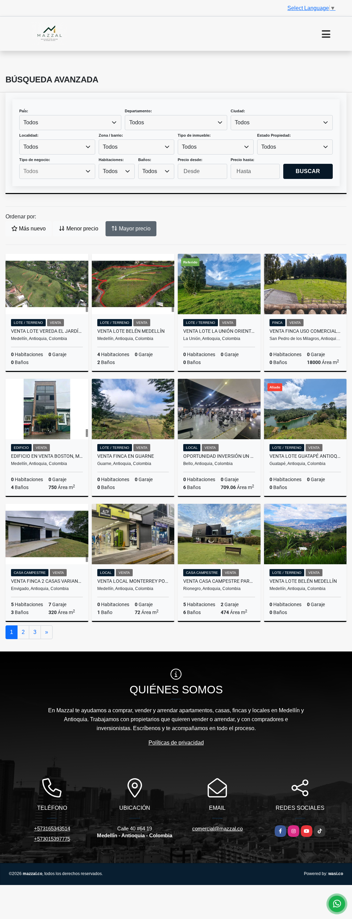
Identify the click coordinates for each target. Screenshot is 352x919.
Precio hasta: (242, 160)
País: (23, 111)
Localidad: (28, 135)
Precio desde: (190, 160)
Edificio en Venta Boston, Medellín (47, 456)
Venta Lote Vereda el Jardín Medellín (47, 331)
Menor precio (81, 228)
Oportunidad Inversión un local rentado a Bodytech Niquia (219, 456)
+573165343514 (52, 828)
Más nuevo (32, 228)
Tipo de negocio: (34, 160)
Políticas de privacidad (176, 743)
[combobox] (70, 122)
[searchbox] (57, 171)
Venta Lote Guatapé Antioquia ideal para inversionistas (305, 456)
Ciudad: (238, 111)
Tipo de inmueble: (194, 135)
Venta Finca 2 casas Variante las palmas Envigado (47, 581)
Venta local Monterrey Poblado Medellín (133, 581)
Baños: (144, 160)
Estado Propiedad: (274, 135)
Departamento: (138, 111)
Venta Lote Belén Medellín (131, 331)
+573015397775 (52, 839)
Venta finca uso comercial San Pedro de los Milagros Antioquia (305, 331)
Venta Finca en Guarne (125, 456)
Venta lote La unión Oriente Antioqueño (219, 331)
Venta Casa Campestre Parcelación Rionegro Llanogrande (219, 581)
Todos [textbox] (30, 122)
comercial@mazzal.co (217, 828)
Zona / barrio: (111, 135)
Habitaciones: (111, 160)
